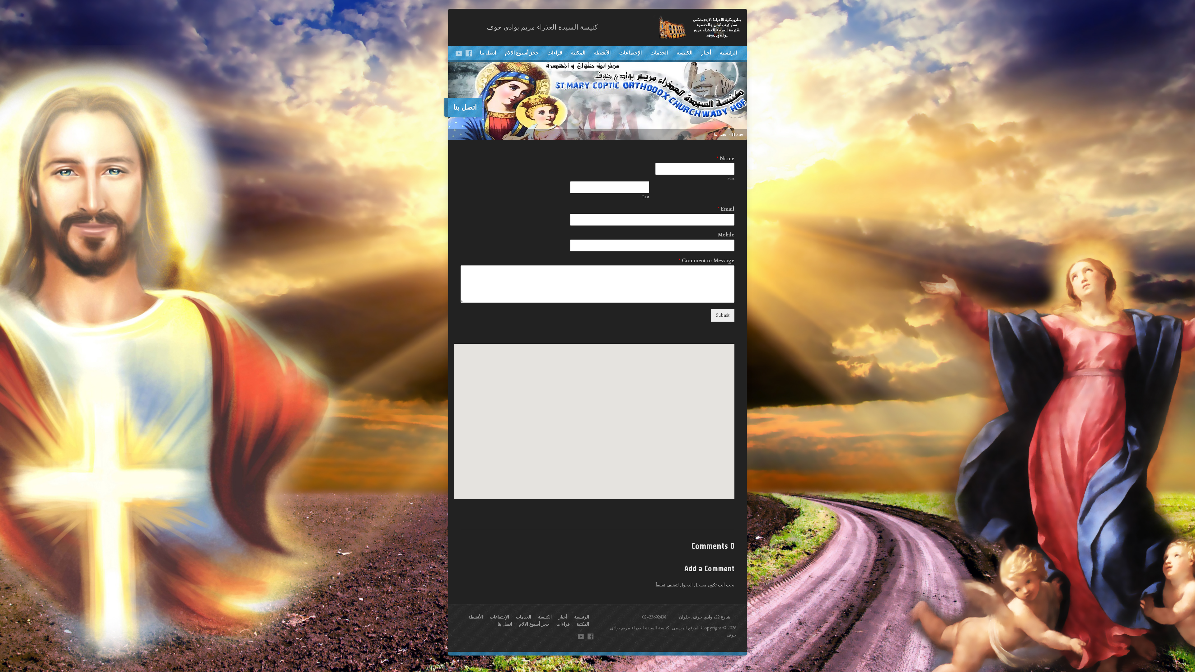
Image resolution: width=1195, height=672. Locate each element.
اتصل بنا (488, 52)
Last (645, 197)
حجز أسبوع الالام (522, 52)
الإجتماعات (630, 52)
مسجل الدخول (693, 585)
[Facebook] (469, 53)
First (730, 178)
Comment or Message (706, 261)
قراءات (554, 52)
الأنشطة (602, 52)
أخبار (706, 52)
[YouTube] (459, 53)
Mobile (726, 235)
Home (737, 134)
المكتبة (578, 52)
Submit (722, 315)
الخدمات (659, 52)
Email (726, 209)
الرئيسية (728, 52)
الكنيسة (684, 52)
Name (725, 159)
